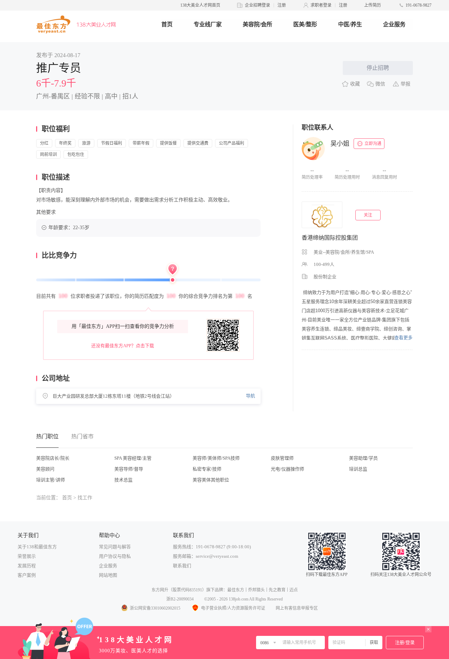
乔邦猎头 (256, 590)
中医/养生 (350, 24)
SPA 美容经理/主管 (133, 458)
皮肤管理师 (282, 458)
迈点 (293, 590)
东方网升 (160, 590)
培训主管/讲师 (50, 479)
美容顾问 (45, 469)
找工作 (85, 497)
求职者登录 (320, 5)
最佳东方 (235, 590)
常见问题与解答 (115, 546)
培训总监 (358, 469)
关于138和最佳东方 (37, 546)
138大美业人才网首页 (200, 5)
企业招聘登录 (257, 5)
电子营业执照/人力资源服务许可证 (233, 608)
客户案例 (27, 575)
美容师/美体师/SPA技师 (216, 458)
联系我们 (182, 565)
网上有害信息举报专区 (297, 608)
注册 (281, 5)
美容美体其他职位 (211, 479)
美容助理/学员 (363, 458)
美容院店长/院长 (52, 458)
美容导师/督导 (128, 469)
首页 (167, 24)
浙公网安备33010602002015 (155, 608)
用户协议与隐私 (115, 556)
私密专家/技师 (207, 469)
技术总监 (123, 479)
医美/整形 (305, 24)
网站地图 (108, 575)
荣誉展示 (27, 556)
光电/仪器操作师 (287, 469)
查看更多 (403, 337)
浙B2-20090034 (180, 599)
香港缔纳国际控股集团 (330, 238)
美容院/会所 (257, 24)
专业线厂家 (208, 24)
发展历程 (27, 565)
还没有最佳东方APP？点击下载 (122, 345)
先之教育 (277, 590)
